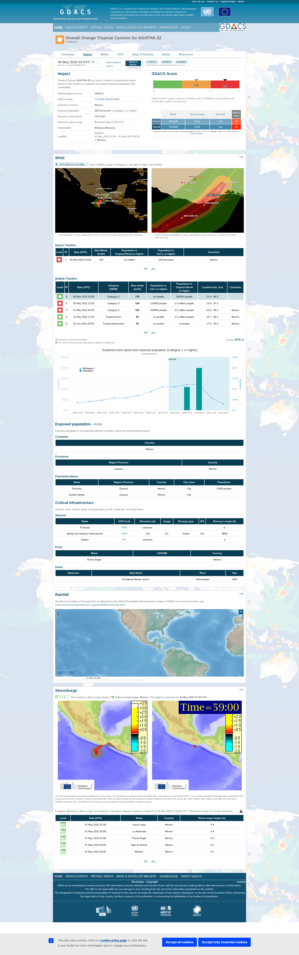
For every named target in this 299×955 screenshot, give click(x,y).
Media (166, 54)
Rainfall (220, 114)
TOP (241, 157)
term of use (198, 1)
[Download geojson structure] (239, 340)
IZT (124, 539)
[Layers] (240, 612)
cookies (241, 881)
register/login (228, 1)
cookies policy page (113, 940)
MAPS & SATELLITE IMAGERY (136, 27)
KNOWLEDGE (169, 27)
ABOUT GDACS (191, 876)
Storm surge (197, 114)
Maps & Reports (142, 54)
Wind (173, 114)
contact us (213, 1)
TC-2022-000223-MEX (107, 99)
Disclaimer (138, 881)
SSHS (158, 164)
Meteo (105, 54)
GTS (120, 54)
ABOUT (186, 27)
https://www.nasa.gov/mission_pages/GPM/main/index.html (90, 604)
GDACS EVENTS (76, 27)
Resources (186, 54)
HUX (124, 533)
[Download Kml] (236, 340)
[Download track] (242, 340)
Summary (68, 54)
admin (240, 1)
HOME (58, 27)
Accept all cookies (179, 942)
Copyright (152, 881)
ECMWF (181, 62)
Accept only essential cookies (224, 942)
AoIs (98, 424)
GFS (152, 62)
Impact (87, 54)
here (184, 101)
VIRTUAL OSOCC (102, 27)
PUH (124, 527)
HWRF (166, 62)
